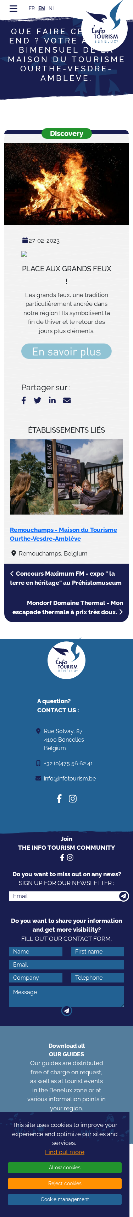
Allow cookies (65, 1167)
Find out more (64, 1152)
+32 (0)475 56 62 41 (68, 763)
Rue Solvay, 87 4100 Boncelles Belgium (64, 740)
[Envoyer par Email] (67, 400)
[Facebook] (23, 400)
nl (52, 8)
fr (32, 8)
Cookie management (65, 1199)
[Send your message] (66, 1010)
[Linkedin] (52, 400)
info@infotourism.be (70, 778)
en (41, 8)
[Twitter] (37, 400)
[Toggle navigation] (13, 8)
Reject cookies (65, 1183)
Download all (67, 1050)
